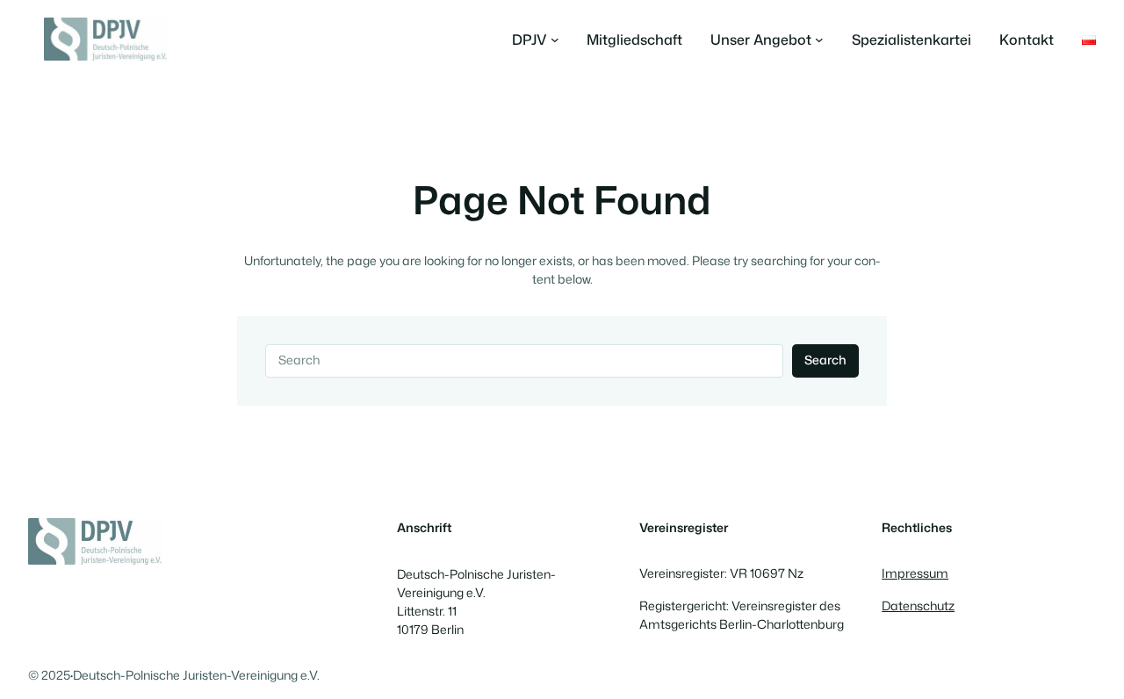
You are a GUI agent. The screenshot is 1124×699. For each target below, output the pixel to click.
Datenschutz (918, 606)
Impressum (915, 573)
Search (825, 360)
